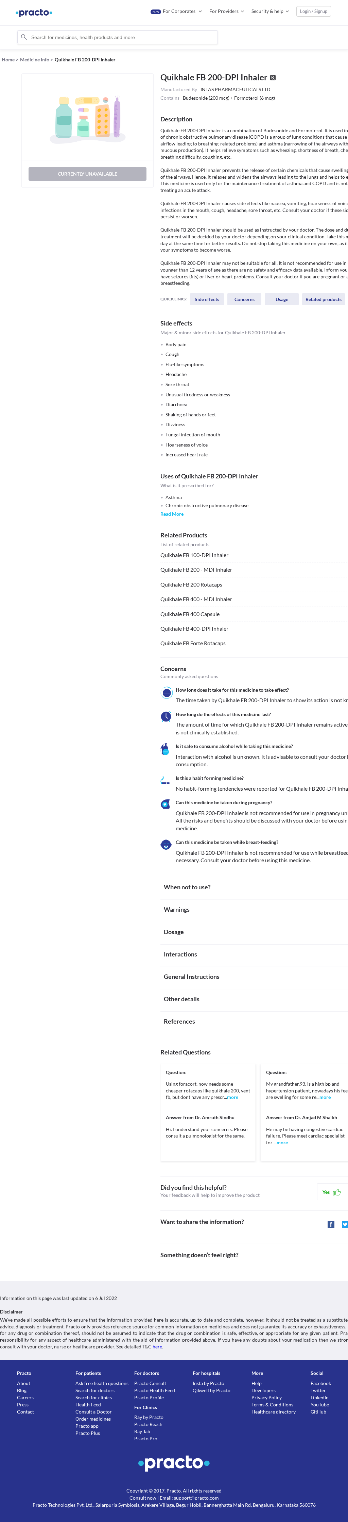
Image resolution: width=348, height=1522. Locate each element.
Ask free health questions (101, 1383)
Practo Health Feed (154, 1390)
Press (23, 1404)
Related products (324, 299)
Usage (282, 299)
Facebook (321, 1383)
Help (256, 1383)
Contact (25, 1412)
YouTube (320, 1404)
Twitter (318, 1390)
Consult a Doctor (93, 1412)
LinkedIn (320, 1397)
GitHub (318, 1412)
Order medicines (93, 1419)
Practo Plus (87, 1433)
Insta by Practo (208, 1383)
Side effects (207, 299)
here (157, 1346)
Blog (22, 1390)
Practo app (87, 1426)
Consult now (142, 1498)
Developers (263, 1390)
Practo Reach (148, 1424)
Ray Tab (142, 1431)
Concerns (244, 299)
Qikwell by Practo (211, 1390)
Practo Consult (150, 1383)
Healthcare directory (273, 1412)
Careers (25, 1397)
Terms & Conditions (272, 1404)
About (23, 1383)
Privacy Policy (266, 1397)
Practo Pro (145, 1438)
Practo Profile (149, 1397)
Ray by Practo (148, 1417)
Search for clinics (93, 1397)
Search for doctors (95, 1390)
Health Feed (88, 1404)
